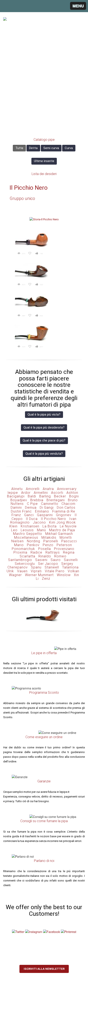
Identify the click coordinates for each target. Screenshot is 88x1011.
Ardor (26, 493)
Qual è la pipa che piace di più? (44, 440)
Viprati (36, 571)
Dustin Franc (21, 511)
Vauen (22, 571)
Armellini (41, 493)
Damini (16, 508)
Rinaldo (44, 556)
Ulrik (10, 571)
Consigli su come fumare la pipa (44, 821)
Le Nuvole (68, 526)
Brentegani (56, 500)
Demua (31, 508)
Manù (41, 530)
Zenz (46, 579)
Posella (44, 549)
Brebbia (36, 500)
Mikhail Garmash (59, 534)
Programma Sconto (44, 693)
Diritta (33, 148)
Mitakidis (48, 537)
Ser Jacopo (48, 564)
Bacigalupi (16, 496)
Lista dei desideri (44, 174)
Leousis (27, 530)
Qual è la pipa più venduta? (44, 454)
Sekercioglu (25, 564)
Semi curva (51, 148)
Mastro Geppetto (27, 534)
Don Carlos (66, 508)
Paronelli (50, 541)
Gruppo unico (22, 198)
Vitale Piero (55, 571)
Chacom (68, 504)
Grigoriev (63, 515)
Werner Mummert (39, 575)
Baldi (32, 496)
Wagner (15, 575)
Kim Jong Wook (62, 522)
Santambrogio (20, 560)
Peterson (64, 545)
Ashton (72, 493)
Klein (13, 526)
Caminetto (49, 504)
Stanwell (52, 567)
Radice (36, 552)
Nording (33, 541)
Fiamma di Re (63, 511)
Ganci (29, 515)
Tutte (19, 148)
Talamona (70, 567)
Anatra (48, 489)
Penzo (48, 545)
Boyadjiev (18, 500)
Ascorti (57, 493)
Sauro (56, 560)
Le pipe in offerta (44, 653)
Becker (60, 496)
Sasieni (41, 560)
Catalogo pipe (44, 140)
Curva (69, 148)
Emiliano (42, 511)
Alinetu (17, 489)
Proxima (20, 552)
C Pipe (32, 504)
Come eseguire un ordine (44, 737)
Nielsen (17, 541)
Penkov (33, 545)
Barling (45, 496)
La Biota (50, 526)
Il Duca (32, 519)
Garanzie (44, 781)
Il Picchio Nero (29, 187)
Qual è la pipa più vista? (44, 414)
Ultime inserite (44, 161)
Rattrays (52, 552)
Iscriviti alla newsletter (44, 968)
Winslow (64, 575)
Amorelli (33, 489)
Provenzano (64, 549)
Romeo (60, 556)
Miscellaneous (26, 537)
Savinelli (71, 560)
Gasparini (45, 515)
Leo (14, 530)
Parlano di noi (44, 861)
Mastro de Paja (62, 530)
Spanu (36, 567)
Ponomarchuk (23, 549)
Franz (16, 515)
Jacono (39, 522)
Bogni (74, 496)
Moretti (66, 537)
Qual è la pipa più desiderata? (44, 427)
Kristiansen (30, 526)
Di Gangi (47, 508)
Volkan (73, 571)
